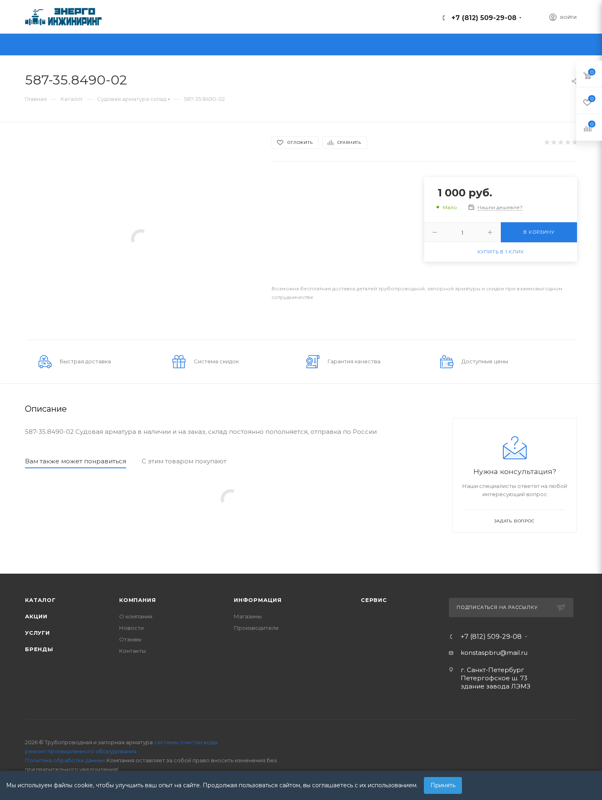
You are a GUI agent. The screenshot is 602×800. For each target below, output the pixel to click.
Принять (442, 785)
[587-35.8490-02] (141, 238)
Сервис (374, 600)
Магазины (248, 616)
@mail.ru (513, 652)
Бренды (39, 649)
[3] (560, 142)
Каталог (40, 600)
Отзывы (130, 639)
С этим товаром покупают (184, 461)
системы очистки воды (186, 742)
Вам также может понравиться (75, 461)
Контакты (132, 650)
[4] (567, 142)
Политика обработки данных (65, 760)
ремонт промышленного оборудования (80, 751)
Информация (258, 600)
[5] (574, 142)
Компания (137, 600)
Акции (36, 616)
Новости (131, 628)
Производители (256, 628)
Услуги (37, 632)
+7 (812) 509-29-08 (483, 18)
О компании (135, 616)
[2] (553, 142)
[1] (546, 142)
